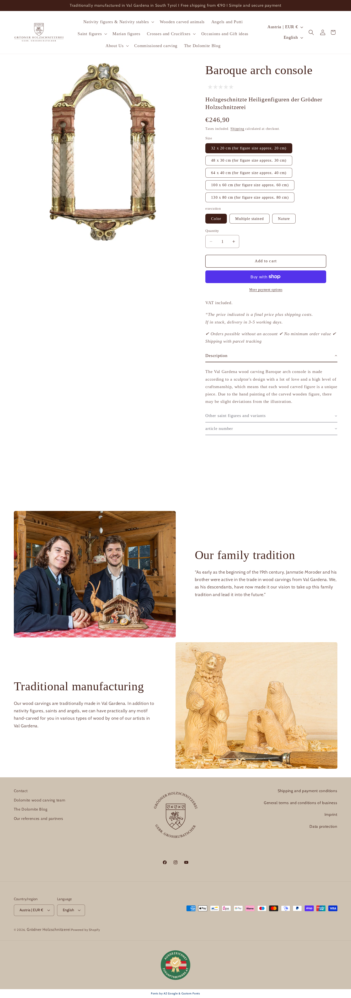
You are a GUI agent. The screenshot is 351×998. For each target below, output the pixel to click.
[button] (118, 22)
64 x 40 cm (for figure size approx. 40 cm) (248, 173)
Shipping (237, 129)
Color (216, 219)
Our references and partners (39, 818)
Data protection (323, 826)
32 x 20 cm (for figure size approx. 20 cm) (248, 148)
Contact (21, 791)
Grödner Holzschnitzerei (48, 929)
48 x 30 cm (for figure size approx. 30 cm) (248, 160)
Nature (284, 219)
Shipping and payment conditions (307, 791)
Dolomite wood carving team (39, 800)
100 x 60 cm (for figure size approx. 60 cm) (249, 185)
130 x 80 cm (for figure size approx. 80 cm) (249, 197)
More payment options (265, 289)
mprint (331, 814)
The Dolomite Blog (31, 809)
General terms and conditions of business (300, 803)
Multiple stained (249, 219)
